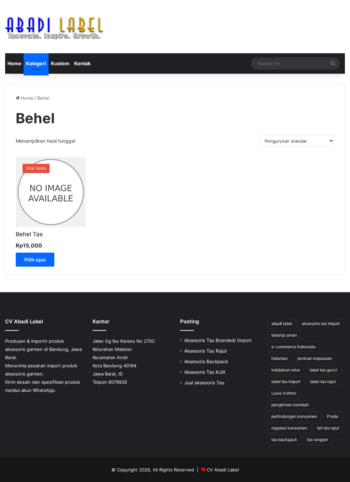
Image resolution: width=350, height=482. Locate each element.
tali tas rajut (328, 427)
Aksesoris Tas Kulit (204, 372)
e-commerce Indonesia (293, 346)
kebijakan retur (285, 369)
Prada (332, 416)
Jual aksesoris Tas (204, 382)
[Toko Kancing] (54, 27)
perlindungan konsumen (294, 416)
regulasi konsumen (289, 427)
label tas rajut (323, 381)
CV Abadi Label (223, 469)
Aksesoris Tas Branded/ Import (218, 340)
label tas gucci (323, 369)
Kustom (60, 63)
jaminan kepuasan (314, 358)
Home (14, 63)
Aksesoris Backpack (206, 361)
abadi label (281, 323)
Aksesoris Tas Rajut (205, 351)
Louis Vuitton (283, 393)
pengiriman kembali (290, 404)
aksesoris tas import (321, 323)
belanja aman (284, 335)
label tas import (285, 381)
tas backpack (284, 439)
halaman (279, 358)
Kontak (82, 63)
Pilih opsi (35, 260)
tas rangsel (317, 439)
